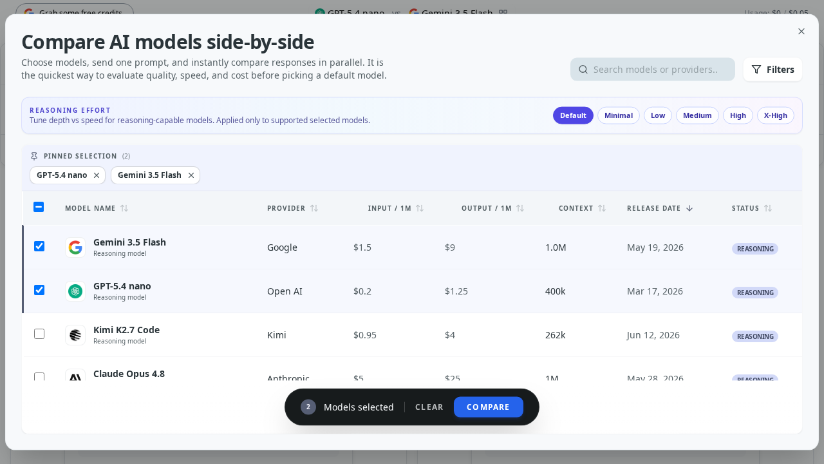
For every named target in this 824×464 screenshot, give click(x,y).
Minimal (618, 115)
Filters (780, 69)
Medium (697, 115)
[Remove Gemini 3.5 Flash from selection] (191, 175)
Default (573, 115)
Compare (488, 406)
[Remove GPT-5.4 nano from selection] (96, 175)
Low (658, 115)
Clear (429, 406)
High (738, 115)
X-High (775, 115)
